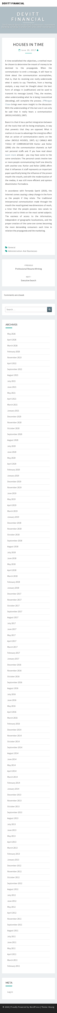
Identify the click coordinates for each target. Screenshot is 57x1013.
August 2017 (12, 617)
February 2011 (13, 966)
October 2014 (13, 741)
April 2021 (11, 398)
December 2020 (14, 416)
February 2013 (13, 853)
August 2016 (12, 688)
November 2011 (14, 918)
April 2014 (11, 771)
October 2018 (13, 534)
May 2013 (11, 836)
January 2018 (13, 587)
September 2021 (14, 369)
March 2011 (12, 960)
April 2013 (11, 842)
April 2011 (11, 954)
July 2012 (11, 895)
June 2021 (11, 387)
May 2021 (11, 393)
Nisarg (51, 1007)
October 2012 (13, 877)
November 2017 (14, 599)
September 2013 (14, 812)
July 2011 (11, 936)
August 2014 (12, 753)
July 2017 (11, 623)
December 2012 (14, 865)
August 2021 (12, 375)
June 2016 (11, 700)
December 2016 (14, 664)
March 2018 (12, 576)
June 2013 (11, 830)
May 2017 (11, 635)
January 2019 (13, 517)
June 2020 (11, 452)
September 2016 (14, 682)
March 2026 (12, 345)
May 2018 (11, 564)
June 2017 (11, 629)
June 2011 (11, 942)
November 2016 (14, 670)
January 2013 (13, 859)
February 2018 (13, 582)
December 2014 (14, 729)
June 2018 (11, 558)
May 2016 (11, 706)
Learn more (10, 155)
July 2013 (11, 824)
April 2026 (11, 339)
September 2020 (14, 434)
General (11, 247)
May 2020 (11, 457)
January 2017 (13, 658)
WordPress (35, 1007)
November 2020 (14, 422)
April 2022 (11, 363)
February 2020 (13, 469)
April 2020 (11, 463)
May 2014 (11, 765)
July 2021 (11, 381)
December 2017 (14, 593)
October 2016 (13, 676)
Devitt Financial (13, 3)
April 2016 (11, 712)
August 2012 (12, 889)
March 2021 (12, 404)
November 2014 (14, 735)
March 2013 (12, 847)
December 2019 (14, 481)
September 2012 (14, 883)
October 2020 (13, 428)
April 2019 (11, 505)
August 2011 (12, 930)
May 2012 (11, 906)
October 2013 (13, 806)
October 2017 (13, 605)
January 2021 (13, 410)
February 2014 (13, 782)
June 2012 (11, 901)
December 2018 (14, 522)
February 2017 (13, 652)
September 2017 (14, 611)
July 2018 (11, 552)
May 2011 (11, 948)
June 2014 (11, 759)
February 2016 (13, 723)
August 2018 (12, 546)
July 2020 (11, 446)
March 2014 (12, 777)
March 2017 (12, 647)
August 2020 (12, 440)
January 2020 (13, 475)
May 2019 (11, 499)
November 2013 (14, 800)
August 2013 (12, 818)
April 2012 (11, 912)
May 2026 (11, 333)
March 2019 (12, 511)
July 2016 (11, 694)
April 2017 (11, 641)
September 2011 (14, 924)
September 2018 (14, 540)
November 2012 (14, 871)
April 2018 (11, 570)
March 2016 (12, 717)
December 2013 (14, 794)
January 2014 (13, 788)
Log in (10, 992)
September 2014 (14, 747)
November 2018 (14, 528)
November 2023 (14, 357)
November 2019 (14, 487)
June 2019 (11, 493)
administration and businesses (22, 251)
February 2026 (13, 351)
